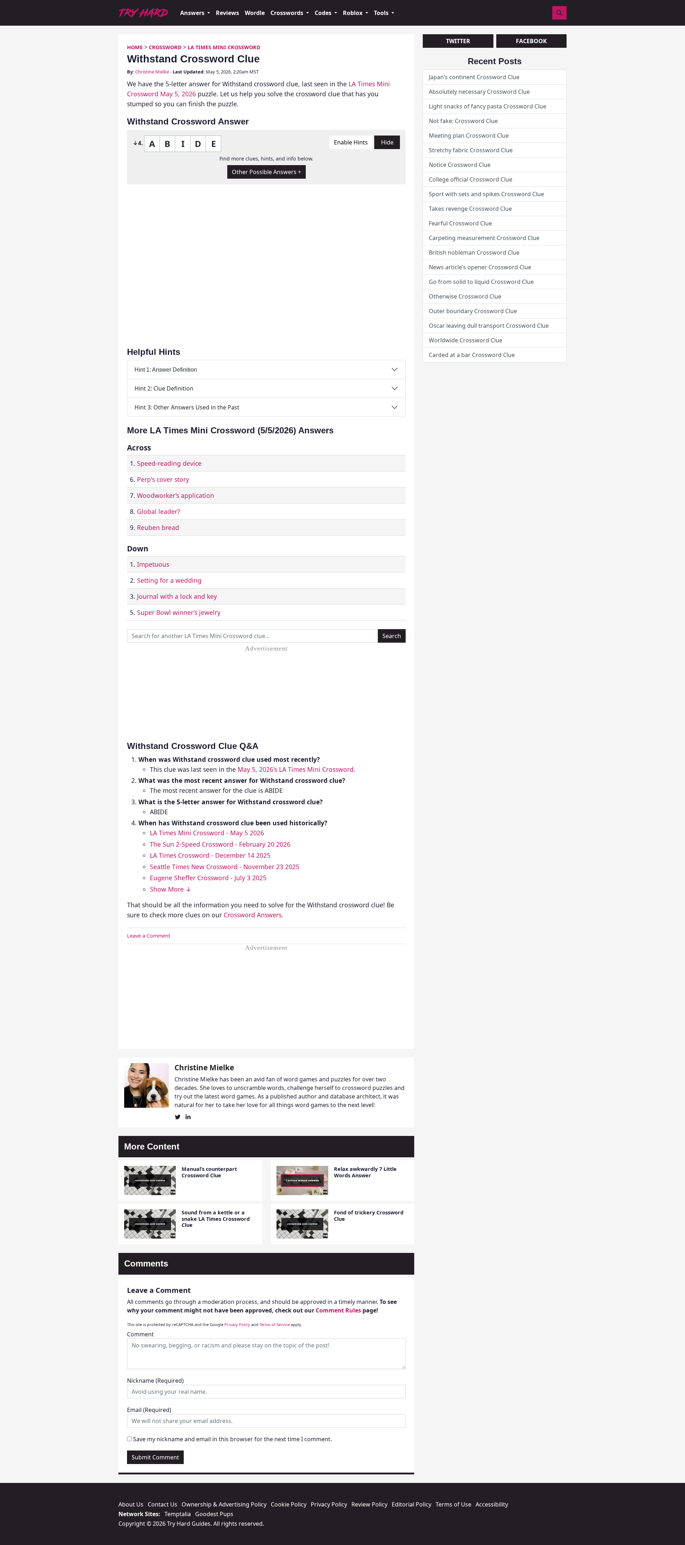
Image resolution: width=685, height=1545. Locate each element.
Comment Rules (338, 1310)
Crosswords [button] (287, 13)
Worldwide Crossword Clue (465, 340)
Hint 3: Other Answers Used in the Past (187, 407)
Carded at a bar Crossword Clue (472, 355)
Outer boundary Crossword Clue (473, 311)
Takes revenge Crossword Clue (470, 209)
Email (149, 1410)
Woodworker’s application (175, 495)
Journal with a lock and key (177, 596)
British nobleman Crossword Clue (474, 252)
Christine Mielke (152, 71)
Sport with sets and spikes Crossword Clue (486, 194)
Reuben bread (158, 527)
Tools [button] (382, 13)
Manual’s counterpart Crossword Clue (209, 1172)
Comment (140, 1334)
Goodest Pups (214, 1514)
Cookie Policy (288, 1504)
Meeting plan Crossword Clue (469, 135)
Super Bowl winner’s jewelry (178, 612)
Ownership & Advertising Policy (224, 1504)
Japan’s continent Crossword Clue (474, 77)
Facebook (531, 41)
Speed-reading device (169, 463)
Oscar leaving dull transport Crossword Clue (489, 326)
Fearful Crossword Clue (460, 223)
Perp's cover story (163, 479)
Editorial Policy (411, 1504)
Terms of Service (274, 1324)
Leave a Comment (148, 935)
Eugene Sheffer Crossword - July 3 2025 (208, 877)
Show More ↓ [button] (171, 889)
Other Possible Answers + (266, 172)
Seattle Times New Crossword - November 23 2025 (224, 866)
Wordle (255, 13)
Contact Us (162, 1504)
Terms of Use (453, 1504)
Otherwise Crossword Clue (465, 296)
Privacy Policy (237, 1324)
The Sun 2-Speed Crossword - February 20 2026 (220, 844)
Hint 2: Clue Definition (164, 388)
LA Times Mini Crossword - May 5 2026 (207, 832)
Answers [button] (193, 13)
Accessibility (492, 1504)
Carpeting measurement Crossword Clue (484, 238)
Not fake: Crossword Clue (463, 121)
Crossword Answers (252, 915)
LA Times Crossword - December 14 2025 (210, 855)
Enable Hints (351, 142)
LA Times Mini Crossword (224, 47)
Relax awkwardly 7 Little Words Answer (365, 1172)
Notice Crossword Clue (460, 165)
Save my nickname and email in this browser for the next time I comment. (232, 1439)
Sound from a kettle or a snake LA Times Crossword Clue (216, 1218)
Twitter (458, 41)
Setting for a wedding (169, 580)
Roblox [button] (353, 13)
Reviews (227, 13)
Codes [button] (324, 13)
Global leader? (158, 511)
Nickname (155, 1381)
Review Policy (369, 1504)
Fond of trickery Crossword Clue (369, 1215)
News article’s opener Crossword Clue (480, 267)
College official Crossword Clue (470, 179)
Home (135, 47)
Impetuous (153, 564)
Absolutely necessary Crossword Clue (479, 92)
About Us (130, 1504)
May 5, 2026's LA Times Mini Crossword (296, 769)
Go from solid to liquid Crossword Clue (481, 282)
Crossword (165, 47)
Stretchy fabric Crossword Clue (471, 150)
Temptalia (177, 1514)
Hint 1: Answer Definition (166, 370)
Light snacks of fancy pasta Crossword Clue (487, 106)
